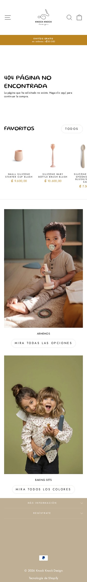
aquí (63, 93)
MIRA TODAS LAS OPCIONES (43, 343)
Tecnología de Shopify (43, 578)
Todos (72, 129)
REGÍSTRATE (42, 513)
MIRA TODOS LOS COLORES (43, 489)
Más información (42, 502)
